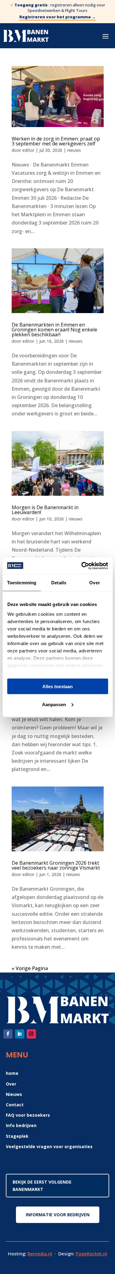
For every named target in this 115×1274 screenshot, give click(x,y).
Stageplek (17, 1136)
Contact (15, 1105)
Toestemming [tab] (21, 582)
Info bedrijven (21, 1125)
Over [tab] (94, 582)
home (12, 1073)
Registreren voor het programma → (57, 17)
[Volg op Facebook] (8, 1034)
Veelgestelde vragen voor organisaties (49, 1146)
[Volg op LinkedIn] (19, 1034)
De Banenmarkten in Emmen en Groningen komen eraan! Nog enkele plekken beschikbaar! (54, 329)
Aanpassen (54, 704)
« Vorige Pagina (30, 968)
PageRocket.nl (91, 1253)
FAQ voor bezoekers (28, 1115)
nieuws (74, 150)
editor (28, 150)
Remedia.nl (40, 1253)
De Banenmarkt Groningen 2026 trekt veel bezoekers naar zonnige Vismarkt (56, 865)
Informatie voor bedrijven (58, 1214)
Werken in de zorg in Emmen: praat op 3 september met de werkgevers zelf (56, 141)
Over (11, 1084)
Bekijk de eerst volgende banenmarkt (42, 1185)
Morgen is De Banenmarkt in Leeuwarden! (45, 510)
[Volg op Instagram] (31, 1034)
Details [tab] (58, 582)
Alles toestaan (57, 686)
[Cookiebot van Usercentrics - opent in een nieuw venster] (82, 566)
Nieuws (14, 1094)
